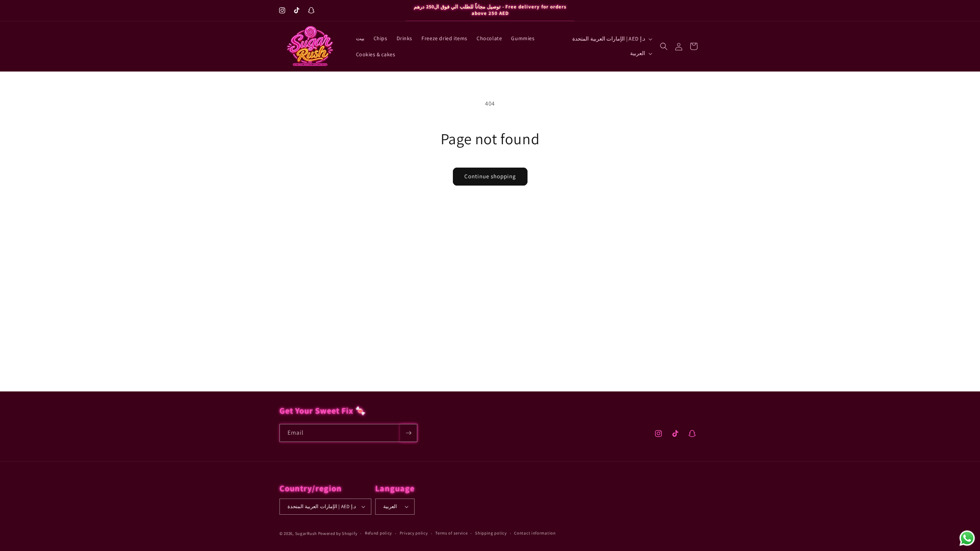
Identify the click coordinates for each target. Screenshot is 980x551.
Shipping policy (491, 533)
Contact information (534, 533)
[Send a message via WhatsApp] (967, 538)
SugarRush (306, 533)
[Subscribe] (408, 433)
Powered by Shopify (338, 533)
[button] (663, 46)
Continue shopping (490, 176)
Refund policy (378, 533)
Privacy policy (414, 533)
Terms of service (451, 533)
